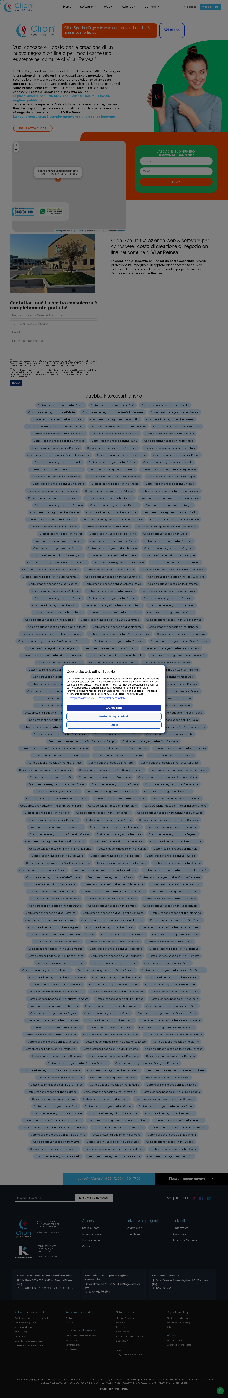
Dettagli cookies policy (81, 698)
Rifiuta (114, 725)
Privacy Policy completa (112, 698)
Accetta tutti (114, 708)
